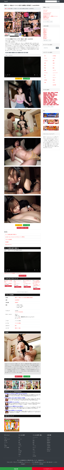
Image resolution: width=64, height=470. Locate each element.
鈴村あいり (49, 439)
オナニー (54, 77)
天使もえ (44, 33)
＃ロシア (55, 103)
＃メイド (49, 102)
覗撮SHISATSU (46, 17)
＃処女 (48, 99)
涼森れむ (44, 31)
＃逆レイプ (53, 102)
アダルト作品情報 (8, 239)
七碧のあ (44, 36)
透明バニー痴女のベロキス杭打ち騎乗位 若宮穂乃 (24, 297)
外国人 (19, 454)
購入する (17, 286)
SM (45, 55)
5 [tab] (20, 390)
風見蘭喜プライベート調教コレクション (50, 16)
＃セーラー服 (51, 98)
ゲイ (45, 77)
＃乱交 (49, 92)
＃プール (55, 98)
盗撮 (45, 70)
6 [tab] (21, 390)
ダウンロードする (22, 275)
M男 (45, 63)
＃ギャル (49, 97)
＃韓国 (44, 104)
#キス (27, 52)
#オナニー (19, 52)
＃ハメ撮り (51, 99)
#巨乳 (22, 52)
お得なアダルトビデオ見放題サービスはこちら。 (13, 273)
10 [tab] (27, 390)
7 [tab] (23, 390)
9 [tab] (26, 390)
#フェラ (10, 52)
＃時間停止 (45, 92)
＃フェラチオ (50, 93)
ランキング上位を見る (19, 311)
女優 (53, 63)
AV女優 (33, 1)
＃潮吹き (48, 96)
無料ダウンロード (18, 376)
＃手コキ (48, 103)
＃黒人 (54, 104)
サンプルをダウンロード (48, 468)
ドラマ (54, 75)
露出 (53, 60)
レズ (53, 65)
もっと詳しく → (19, 78)
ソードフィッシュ (46, 19)
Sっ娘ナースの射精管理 (8, 283)
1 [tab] (14, 390)
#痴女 (24, 52)
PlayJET (6, 1)
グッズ (41, 1)
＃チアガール (45, 102)
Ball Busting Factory (46, 13)
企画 (45, 82)
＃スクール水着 (46, 98)
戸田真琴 (44, 34)
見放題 (44, 1)
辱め (19, 440)
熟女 (45, 65)
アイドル (46, 72)
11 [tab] (29, 390)
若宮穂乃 (16, 302)
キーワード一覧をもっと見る (48, 106)
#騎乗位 (7, 52)
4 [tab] (18, 390)
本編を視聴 (16, 468)
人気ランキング (29, 1)
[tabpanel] (9, 385)
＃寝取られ (56, 92)
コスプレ (54, 70)
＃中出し (45, 96)
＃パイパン (52, 96)
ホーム (26, 1)
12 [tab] (30, 390)
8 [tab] (24, 390)
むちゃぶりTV (45, 18)
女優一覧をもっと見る (47, 40)
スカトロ (46, 60)
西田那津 (44, 32)
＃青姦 (52, 97)
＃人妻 (54, 93)
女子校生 (54, 55)
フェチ (45, 58)
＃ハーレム (45, 97)
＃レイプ (52, 92)
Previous (3, 385)
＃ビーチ (45, 99)
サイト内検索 (6, 447)
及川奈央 (44, 38)
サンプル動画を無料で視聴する (10, 234)
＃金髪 (52, 103)
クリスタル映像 (18, 323)
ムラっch (45, 11)
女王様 (19, 444)
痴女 (16, 325)
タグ (39, 1)
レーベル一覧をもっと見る (48, 21)
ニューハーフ (55, 72)
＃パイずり (45, 93)
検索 (58, 1)
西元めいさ (45, 37)
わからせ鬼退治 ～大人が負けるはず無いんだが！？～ (36, 285)
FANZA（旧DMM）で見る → (22, 227)
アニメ (54, 82)
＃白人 (57, 104)
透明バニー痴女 (18, 328)
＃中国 (47, 104)
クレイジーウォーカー (47, 12)
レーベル (36, 1)
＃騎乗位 (45, 103)
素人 (45, 75)
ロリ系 (54, 58)
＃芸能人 (56, 99)
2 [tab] (15, 390)
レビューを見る (26, 78)
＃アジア (51, 104)
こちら (19, 318)
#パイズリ (13, 52)
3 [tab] (17, 390)
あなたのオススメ (8, 244)
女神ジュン (45, 28)
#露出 (16, 52)
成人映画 (54, 84)
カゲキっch (45, 10)
